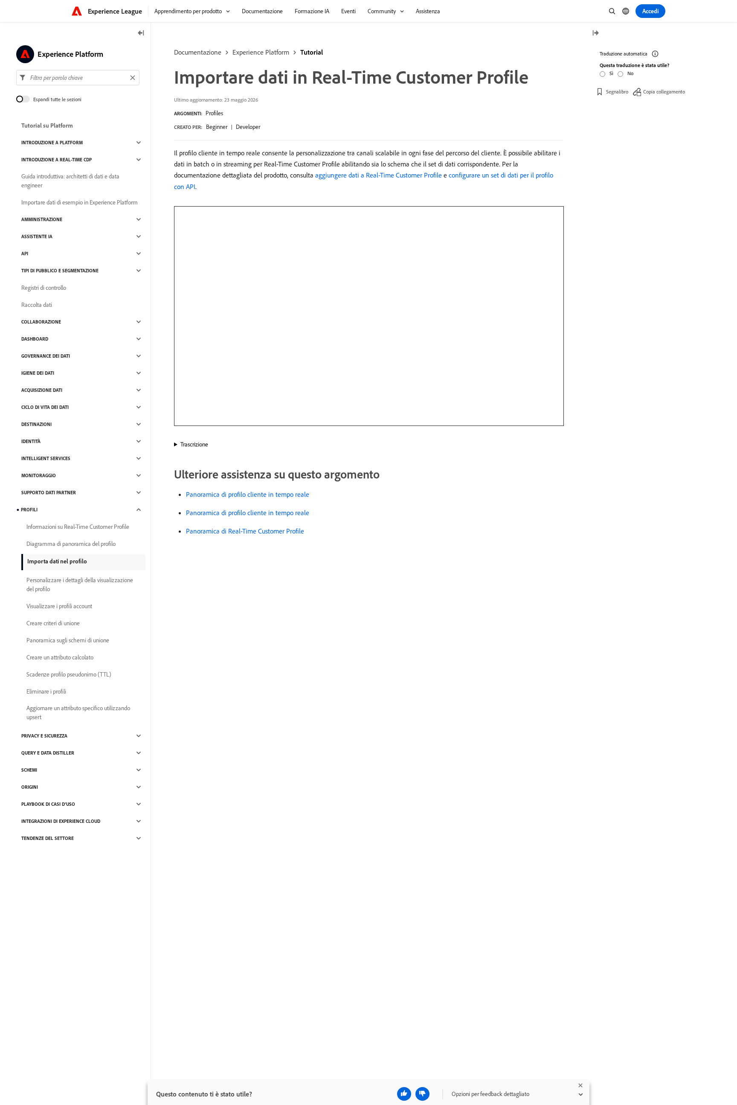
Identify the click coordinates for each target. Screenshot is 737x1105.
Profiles (214, 113)
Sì (611, 73)
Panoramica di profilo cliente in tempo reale (247, 494)
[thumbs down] (422, 1094)
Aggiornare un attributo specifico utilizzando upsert (78, 712)
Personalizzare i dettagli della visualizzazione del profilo (79, 584)
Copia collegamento (664, 91)
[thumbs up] (404, 1094)
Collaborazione (41, 322)
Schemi (29, 770)
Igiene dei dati (37, 373)
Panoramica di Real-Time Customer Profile (245, 531)
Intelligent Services (45, 458)
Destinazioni (36, 424)
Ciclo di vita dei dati (45, 407)
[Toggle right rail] (595, 33)
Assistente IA (36, 236)
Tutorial (311, 52)
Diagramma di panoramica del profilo (71, 544)
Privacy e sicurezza (44, 736)
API (24, 254)
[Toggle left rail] (141, 33)
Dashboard (34, 339)
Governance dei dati (45, 356)
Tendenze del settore (47, 838)
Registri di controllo (43, 288)
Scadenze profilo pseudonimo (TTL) (68, 674)
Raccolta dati (36, 305)
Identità (31, 441)
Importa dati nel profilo (57, 561)
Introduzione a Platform (52, 143)
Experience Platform (260, 52)
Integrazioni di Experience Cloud (60, 821)
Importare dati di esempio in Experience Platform (79, 202)
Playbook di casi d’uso (48, 804)
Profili (29, 510)
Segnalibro (617, 91)
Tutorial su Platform (47, 125)
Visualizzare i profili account (59, 606)
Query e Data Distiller (47, 753)
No (630, 73)
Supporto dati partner (48, 493)
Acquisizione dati (41, 390)
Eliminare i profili (46, 691)
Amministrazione (41, 219)
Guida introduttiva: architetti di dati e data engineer (70, 180)
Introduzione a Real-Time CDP (56, 160)
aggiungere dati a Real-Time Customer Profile (378, 175)
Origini (29, 787)
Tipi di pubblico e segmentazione (60, 271)
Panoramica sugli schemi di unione (67, 640)
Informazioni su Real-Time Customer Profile (77, 527)
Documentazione (197, 52)
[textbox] (77, 77)
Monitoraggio (38, 475)
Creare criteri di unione (53, 623)
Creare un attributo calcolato (59, 657)
